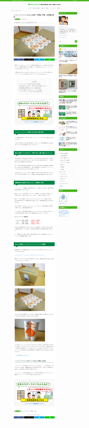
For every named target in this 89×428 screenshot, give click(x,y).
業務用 (32, 411)
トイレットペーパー (26, 411)
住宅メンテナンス (64, 176)
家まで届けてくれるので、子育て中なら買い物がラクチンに (33, 85)
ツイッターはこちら (62, 37)
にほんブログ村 (62, 214)
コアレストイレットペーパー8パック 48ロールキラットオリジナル (29, 255)
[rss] (75, 0)
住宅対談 (62, 169)
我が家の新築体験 (64, 155)
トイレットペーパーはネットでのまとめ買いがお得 (32, 91)
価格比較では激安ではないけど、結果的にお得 (30, 87)
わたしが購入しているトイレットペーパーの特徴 (30, 90)
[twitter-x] (73, 0)
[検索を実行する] (76, 41)
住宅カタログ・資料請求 (65, 160)
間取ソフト (63, 164)
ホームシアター (63, 174)
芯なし (36, 411)
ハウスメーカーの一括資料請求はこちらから (34, 121)
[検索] (76, 0)
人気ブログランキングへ (63, 216)
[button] (19, 60)
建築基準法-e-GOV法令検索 (64, 212)
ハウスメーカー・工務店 (65, 162)
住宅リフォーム (63, 178)
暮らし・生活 (17, 19)
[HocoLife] (44, 4)
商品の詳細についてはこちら (23, 355)
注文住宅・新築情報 (64, 153)
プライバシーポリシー (64, 183)
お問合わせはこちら (62, 203)
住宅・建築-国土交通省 (63, 210)
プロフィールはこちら (63, 35)
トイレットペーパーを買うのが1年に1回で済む (30, 83)
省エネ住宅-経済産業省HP (64, 213)
